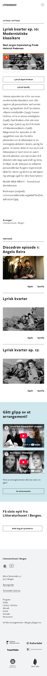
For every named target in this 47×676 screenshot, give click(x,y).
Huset (5, 610)
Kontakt (6, 613)
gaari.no (37, 622)
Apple (30, 286)
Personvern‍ (8, 616)
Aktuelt (6, 608)
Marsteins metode (15, 71)
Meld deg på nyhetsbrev (22, 528)
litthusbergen (6, 71)
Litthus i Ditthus (10, 605)
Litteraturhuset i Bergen (15, 558)
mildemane (11, 185)
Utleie (5, 602)
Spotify (40, 286)
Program (6, 599)
